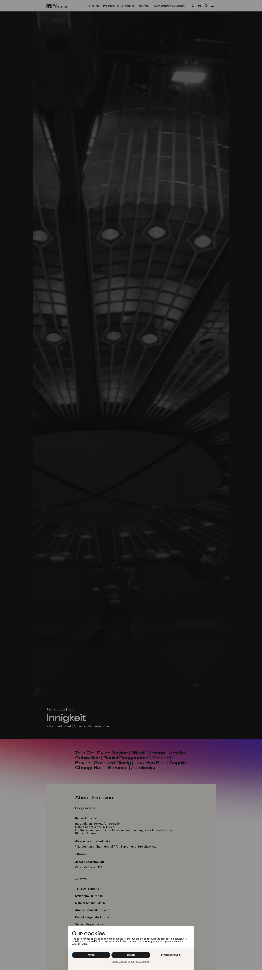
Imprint (131, 962)
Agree (91, 955)
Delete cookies (119, 962)
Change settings (170, 955)
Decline (131, 955)
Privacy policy (143, 962)
